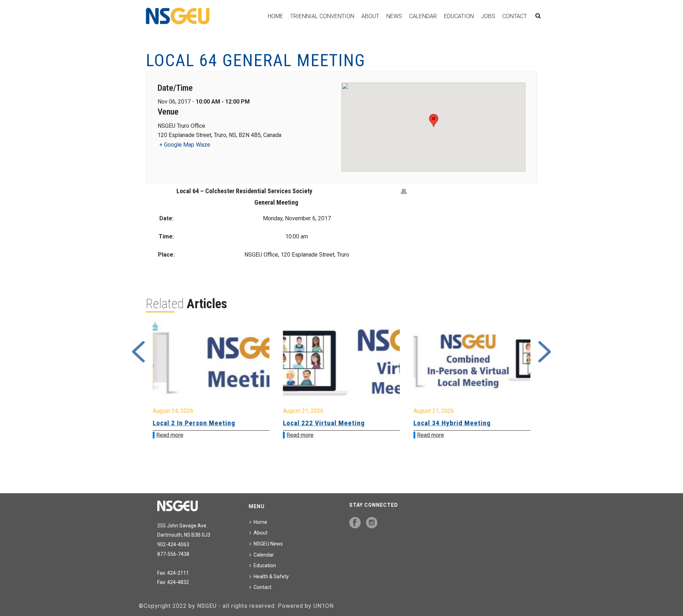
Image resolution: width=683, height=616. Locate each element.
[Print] (404, 191)
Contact (514, 16)
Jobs (488, 16)
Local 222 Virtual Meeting (193, 423)
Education (459, 16)
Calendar (423, 16)
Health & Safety (271, 576)
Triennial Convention (322, 16)
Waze (203, 144)
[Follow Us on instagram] (371, 523)
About (370, 16)
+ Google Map (176, 144)
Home (275, 16)
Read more (169, 435)
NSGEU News (268, 544)
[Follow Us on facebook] (355, 523)
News (394, 16)
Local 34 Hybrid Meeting (321, 423)
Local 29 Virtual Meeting (452, 423)
